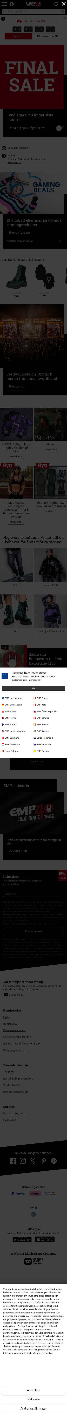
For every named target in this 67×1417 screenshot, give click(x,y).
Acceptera (33, 1390)
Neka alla (33, 1399)
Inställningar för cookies (40, 1349)
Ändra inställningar (33, 1408)
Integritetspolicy (44, 1353)
